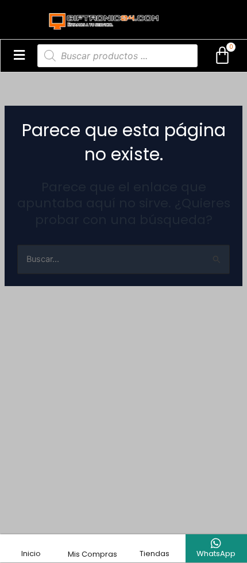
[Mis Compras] (92, 544)
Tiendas (154, 553)
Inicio (31, 553)
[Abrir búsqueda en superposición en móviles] (117, 55)
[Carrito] (222, 56)
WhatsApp (216, 553)
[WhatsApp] (216, 543)
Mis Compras (92, 554)
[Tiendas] (154, 543)
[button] (19, 56)
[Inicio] (31, 543)
